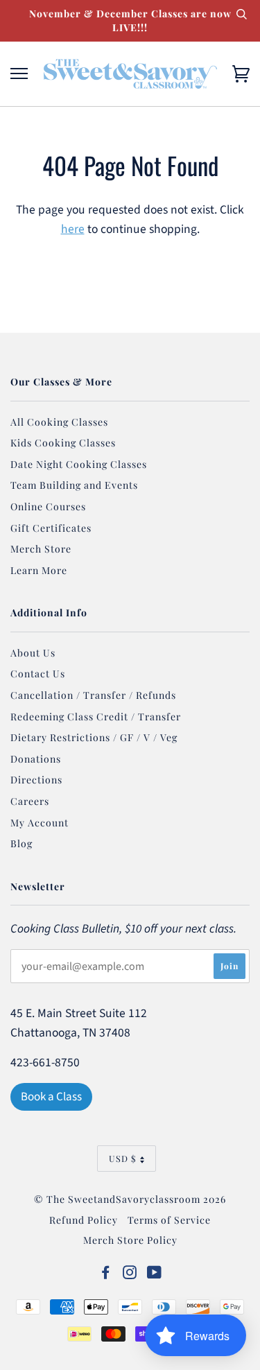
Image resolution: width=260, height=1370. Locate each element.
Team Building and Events (74, 485)
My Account (39, 822)
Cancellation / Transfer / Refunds (93, 695)
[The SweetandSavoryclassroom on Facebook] (105, 1274)
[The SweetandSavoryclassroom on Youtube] (154, 1274)
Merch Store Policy (130, 1240)
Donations (35, 758)
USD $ (123, 1158)
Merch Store (40, 548)
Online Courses (48, 506)
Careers (29, 801)
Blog (21, 843)
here (73, 229)
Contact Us (37, 673)
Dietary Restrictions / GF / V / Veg (93, 737)
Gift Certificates (51, 528)
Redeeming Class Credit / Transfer (95, 716)
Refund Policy (83, 1219)
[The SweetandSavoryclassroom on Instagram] (130, 1274)
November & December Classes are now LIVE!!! (130, 20)
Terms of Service (169, 1219)
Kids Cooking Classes (63, 442)
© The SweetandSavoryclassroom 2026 (130, 1199)
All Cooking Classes (59, 421)
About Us (32, 652)
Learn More (38, 570)
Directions (36, 779)
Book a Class (51, 1097)
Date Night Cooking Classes (78, 464)
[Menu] (19, 74)
